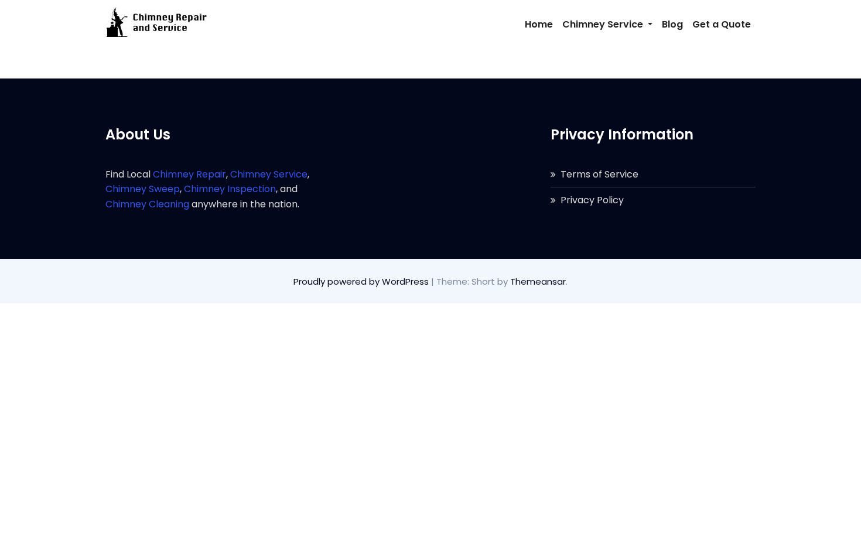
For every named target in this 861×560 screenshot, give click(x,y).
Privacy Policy (592, 200)
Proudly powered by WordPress (362, 281)
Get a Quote (721, 24)
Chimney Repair (189, 174)
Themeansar (538, 281)
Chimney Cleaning (147, 204)
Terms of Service (599, 174)
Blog (672, 24)
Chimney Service (603, 24)
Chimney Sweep (142, 189)
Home (539, 24)
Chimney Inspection (230, 189)
